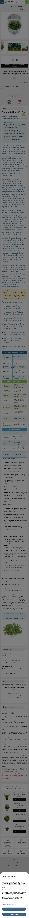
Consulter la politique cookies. (8, 902)
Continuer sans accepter (7, 904)
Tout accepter (14, 909)
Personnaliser (14, 914)
